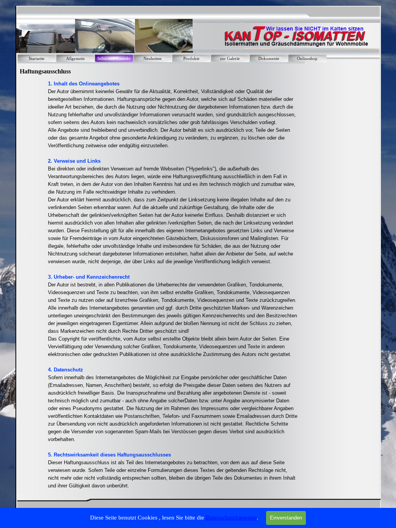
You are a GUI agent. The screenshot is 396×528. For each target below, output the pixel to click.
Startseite (36, 58)
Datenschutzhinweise (231, 517)
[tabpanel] (173, 285)
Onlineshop (307, 58)
